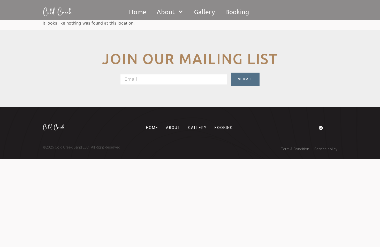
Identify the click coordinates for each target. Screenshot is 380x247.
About (166, 12)
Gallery (204, 12)
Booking (237, 12)
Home (137, 12)
